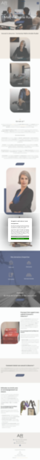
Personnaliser (20, 236)
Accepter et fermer (20, 238)
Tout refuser (23, 1)
